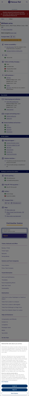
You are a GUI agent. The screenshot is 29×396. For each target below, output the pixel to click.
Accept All (14, 386)
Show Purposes (14, 393)
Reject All (14, 389)
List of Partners (4, 381)
